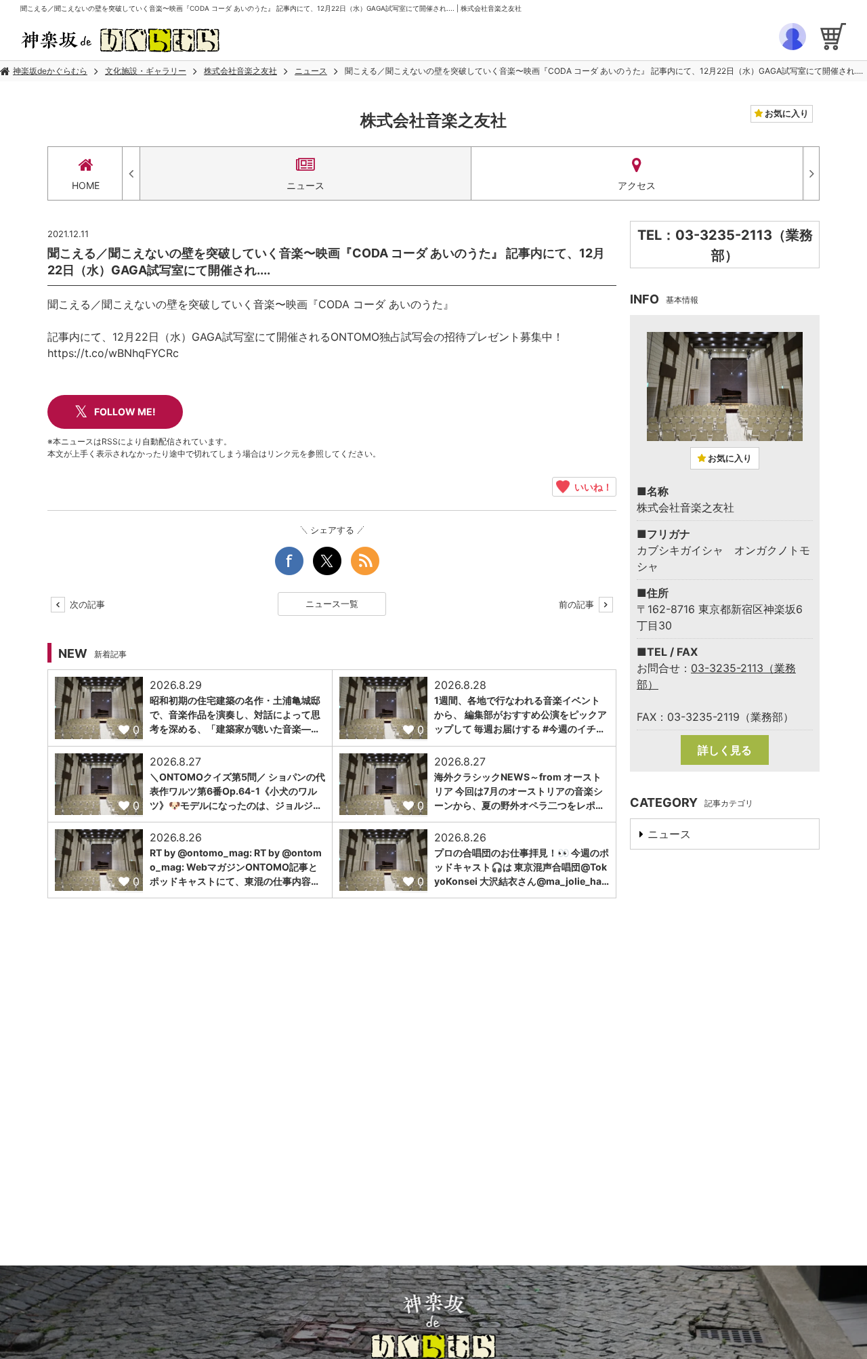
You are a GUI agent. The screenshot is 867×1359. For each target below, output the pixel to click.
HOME (86, 185)
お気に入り (786, 113)
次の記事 (86, 604)
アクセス (637, 185)
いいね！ (591, 486)
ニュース (311, 71)
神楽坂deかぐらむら (50, 71)
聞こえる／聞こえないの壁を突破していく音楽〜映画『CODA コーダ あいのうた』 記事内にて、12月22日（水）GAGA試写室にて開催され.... (604, 71)
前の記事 (578, 604)
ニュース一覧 (331, 603)
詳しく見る (725, 750)
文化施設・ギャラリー (145, 71)
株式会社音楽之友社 (240, 71)
